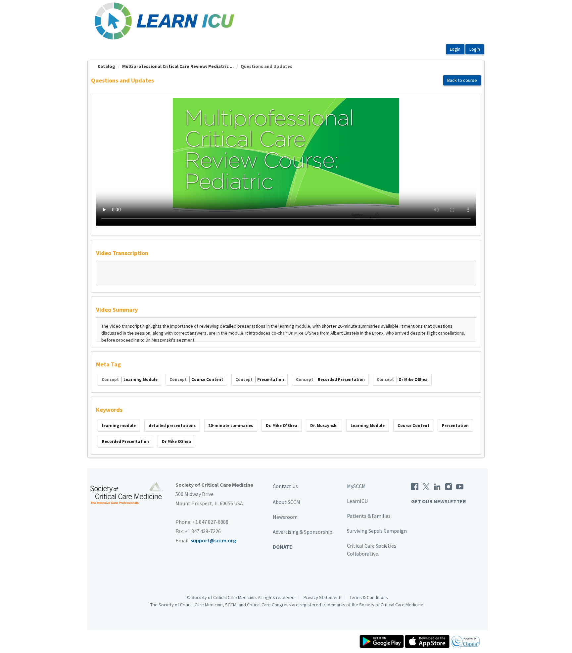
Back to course (462, 80)
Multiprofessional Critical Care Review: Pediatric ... (178, 66)
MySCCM (356, 486)
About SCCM (286, 502)
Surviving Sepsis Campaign (377, 530)
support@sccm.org (213, 540)
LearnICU (357, 501)
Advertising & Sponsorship (302, 531)
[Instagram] (448, 486)
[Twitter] (426, 486)
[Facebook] (414, 486)
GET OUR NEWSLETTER (438, 501)
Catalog (106, 66)
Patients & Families (369, 516)
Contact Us (285, 486)
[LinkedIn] (437, 486)
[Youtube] (459, 486)
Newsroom (285, 517)
